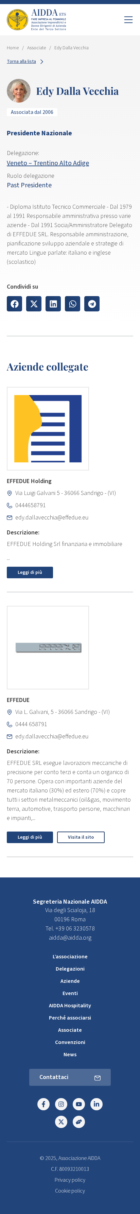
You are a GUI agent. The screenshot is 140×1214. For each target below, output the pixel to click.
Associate (36, 48)
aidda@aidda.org (70, 938)
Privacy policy (70, 1180)
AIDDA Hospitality (70, 1005)
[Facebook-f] (43, 1104)
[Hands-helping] (79, 1122)
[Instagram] (61, 1104)
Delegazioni (70, 968)
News (70, 1054)
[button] (14, 303)
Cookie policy (70, 1191)
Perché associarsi (70, 1017)
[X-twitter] (61, 1122)
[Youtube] (79, 1104)
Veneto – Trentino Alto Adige (48, 163)
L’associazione (70, 956)
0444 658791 (31, 724)
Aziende (70, 981)
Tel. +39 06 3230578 (70, 928)
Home (13, 48)
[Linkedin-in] (96, 1104)
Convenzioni (70, 1042)
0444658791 (30, 505)
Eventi (70, 993)
